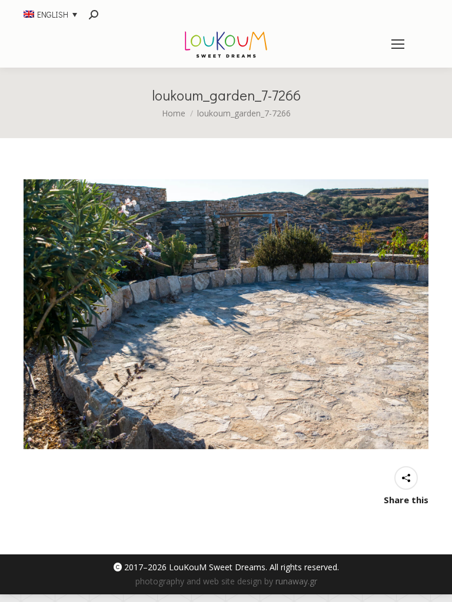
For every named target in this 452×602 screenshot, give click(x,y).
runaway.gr (296, 581)
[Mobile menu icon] (398, 44)
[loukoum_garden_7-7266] (226, 314)
